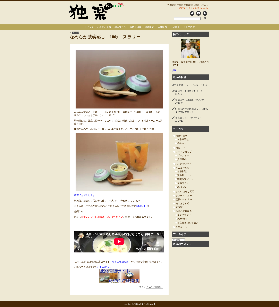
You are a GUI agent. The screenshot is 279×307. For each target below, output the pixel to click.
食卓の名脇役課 (120, 261)
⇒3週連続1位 (103, 267)
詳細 (174, 70)
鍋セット (182, 143)
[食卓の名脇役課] (119, 276)
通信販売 (149, 27)
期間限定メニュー (186, 179)
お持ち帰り (135, 27)
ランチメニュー (184, 195)
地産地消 (76, 33)
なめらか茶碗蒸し (154, 287)
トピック (89, 27)
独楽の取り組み (184, 211)
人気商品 (182, 159)
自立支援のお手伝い (187, 222)
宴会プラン (120, 27)
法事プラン (183, 183)
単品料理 (182, 171)
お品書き (175, 27)
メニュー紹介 (182, 168)
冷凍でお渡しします (84, 195)
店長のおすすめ (184, 199)
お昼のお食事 (104, 27)
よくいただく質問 (185, 191)
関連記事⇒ (142, 206)
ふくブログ (189, 27)
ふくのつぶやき (184, 164)
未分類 (179, 207)
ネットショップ (184, 152)
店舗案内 (162, 27)
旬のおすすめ (182, 203)
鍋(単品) (181, 187)
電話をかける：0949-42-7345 (193, 8)
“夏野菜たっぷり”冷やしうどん (191, 85)
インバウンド (184, 215)
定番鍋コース (184, 175)
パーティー (183, 155)
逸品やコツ (181, 227)
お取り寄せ (183, 139)
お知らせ (180, 148)
